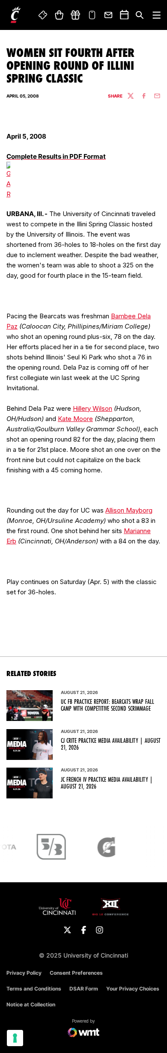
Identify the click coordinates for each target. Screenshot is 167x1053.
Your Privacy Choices (132, 988)
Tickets (43, 15)
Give (75, 15)
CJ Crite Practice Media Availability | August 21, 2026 (111, 744)
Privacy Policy (24, 973)
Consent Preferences (76, 973)
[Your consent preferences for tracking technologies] (15, 1038)
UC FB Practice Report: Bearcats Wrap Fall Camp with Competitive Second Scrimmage (107, 705)
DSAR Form (83, 988)
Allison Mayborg (128, 510)
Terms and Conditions (33, 988)
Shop (59, 15)
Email (108, 15)
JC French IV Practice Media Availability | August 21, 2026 (107, 783)
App (92, 15)
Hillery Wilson (92, 408)
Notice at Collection (30, 1004)
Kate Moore (75, 419)
